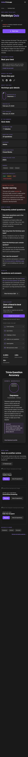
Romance (5, 168)
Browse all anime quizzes (19, 534)
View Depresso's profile (10, 440)
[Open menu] (25, 2)
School (11, 168)
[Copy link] (14, 80)
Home (2, 8)
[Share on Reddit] (6, 80)
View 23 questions (17, 517)
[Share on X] (3, 80)
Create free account (8, 68)
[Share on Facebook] (10, 80)
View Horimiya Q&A (10, 293)
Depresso (14, 395)
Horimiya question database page (14, 261)
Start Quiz (15, 31)
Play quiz (6, 479)
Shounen (17, 168)
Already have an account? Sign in (11, 319)
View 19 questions (17, 479)
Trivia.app (6, 2)
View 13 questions (17, 498)
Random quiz (7, 463)
